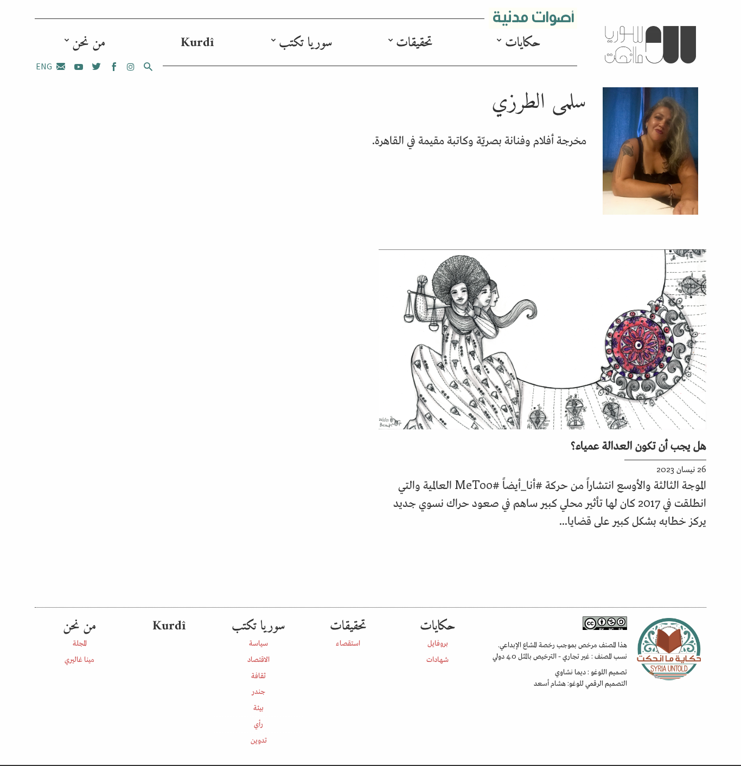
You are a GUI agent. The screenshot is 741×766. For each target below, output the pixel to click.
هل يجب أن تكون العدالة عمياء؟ (638, 444)
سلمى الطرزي (538, 102)
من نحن (88, 42)
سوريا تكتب (306, 42)
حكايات (523, 42)
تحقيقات (414, 42)
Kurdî (197, 42)
